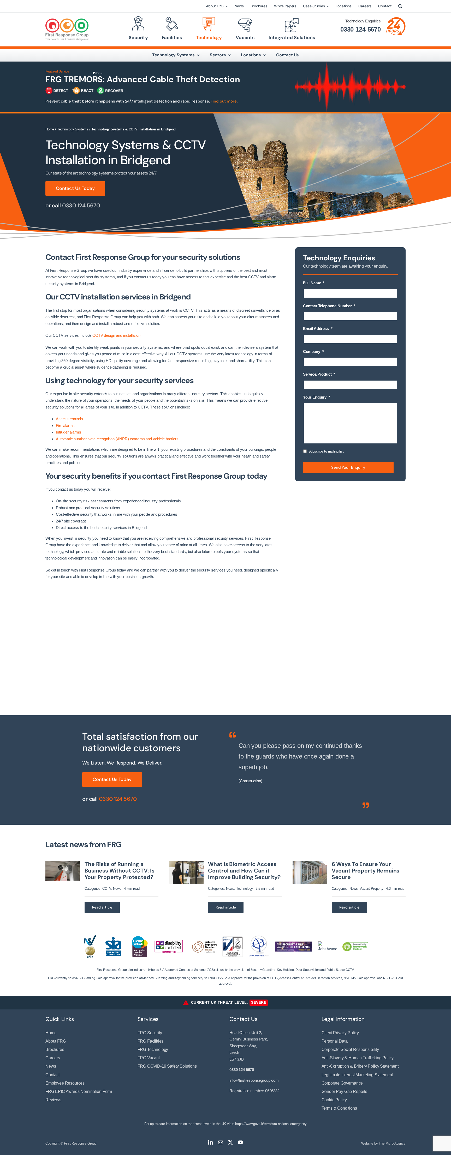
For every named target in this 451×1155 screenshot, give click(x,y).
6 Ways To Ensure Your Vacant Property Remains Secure (366, 871)
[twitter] (230, 1142)
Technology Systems (72, 129)
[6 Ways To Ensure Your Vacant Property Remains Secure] (310, 863)
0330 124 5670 (360, 29)
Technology (244, 889)
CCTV (106, 889)
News (117, 889)
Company (313, 351)
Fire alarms (65, 425)
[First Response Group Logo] (66, 20)
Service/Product (319, 374)
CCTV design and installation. (116, 335)
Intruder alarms (68, 432)
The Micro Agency (392, 1143)
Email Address (318, 328)
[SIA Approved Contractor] (113, 936)
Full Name (314, 283)
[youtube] (240, 1142)
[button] (400, 6)
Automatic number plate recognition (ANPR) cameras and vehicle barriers (117, 439)
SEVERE (258, 1002)
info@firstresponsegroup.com (254, 1080)
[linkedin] (210, 1142)
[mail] (220, 1142)
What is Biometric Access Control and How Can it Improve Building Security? (244, 871)
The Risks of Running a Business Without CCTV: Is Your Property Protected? (119, 871)
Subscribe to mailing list (326, 451)
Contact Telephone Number (329, 306)
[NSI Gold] (90, 937)
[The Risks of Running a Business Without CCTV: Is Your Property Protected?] (62, 863)
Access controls (69, 419)
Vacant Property (371, 889)
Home (49, 129)
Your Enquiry (316, 397)
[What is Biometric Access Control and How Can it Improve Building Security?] (186, 863)
